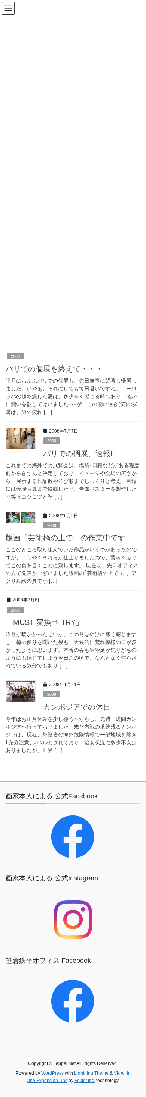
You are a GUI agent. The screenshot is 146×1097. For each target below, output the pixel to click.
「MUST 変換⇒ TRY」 (44, 622)
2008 (15, 356)
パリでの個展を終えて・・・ (54, 369)
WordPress (52, 1073)
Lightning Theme (91, 1073)
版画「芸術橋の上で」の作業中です (65, 538)
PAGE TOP (135, 1057)
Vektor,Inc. (84, 1080)
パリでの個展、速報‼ (78, 453)
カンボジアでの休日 (76, 707)
